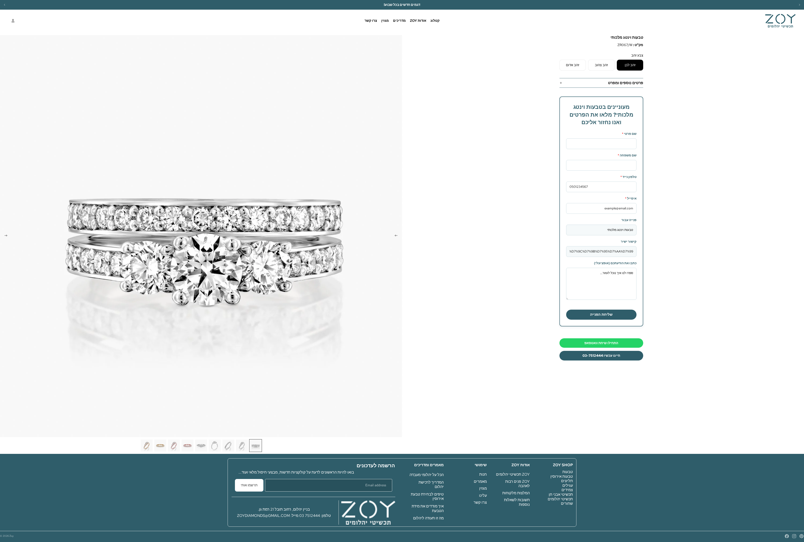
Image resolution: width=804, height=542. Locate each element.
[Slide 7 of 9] (174, 446)
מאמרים (480, 481)
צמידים (567, 489)
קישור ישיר (628, 241)
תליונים (567, 480)
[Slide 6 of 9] (187, 446)
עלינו (483, 495)
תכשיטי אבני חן (561, 494)
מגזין (483, 488)
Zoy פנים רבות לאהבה (517, 483)
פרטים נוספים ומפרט (625, 82)
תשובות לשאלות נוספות (517, 502)
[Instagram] (794, 536)
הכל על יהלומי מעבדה (427, 474)
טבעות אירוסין (561, 476)
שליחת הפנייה (601, 315)
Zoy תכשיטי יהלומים (513, 474)
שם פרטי (629, 134)
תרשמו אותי (249, 485)
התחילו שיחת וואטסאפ (601, 343)
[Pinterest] (801, 536)
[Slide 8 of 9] (160, 446)
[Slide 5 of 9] (201, 446)
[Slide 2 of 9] (242, 446)
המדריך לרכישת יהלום (431, 484)
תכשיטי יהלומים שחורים (560, 501)
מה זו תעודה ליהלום (428, 518)
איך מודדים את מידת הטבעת (428, 508)
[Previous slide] (4, 4)
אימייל (630, 198)
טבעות (567, 471)
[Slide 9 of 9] (147, 446)
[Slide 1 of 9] (256, 446)
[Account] (13, 20)
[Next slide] (799, 4)
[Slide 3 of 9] (228, 446)
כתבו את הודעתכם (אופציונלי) (615, 263)
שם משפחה (627, 155)
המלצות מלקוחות (516, 493)
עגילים (567, 485)
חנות (483, 474)
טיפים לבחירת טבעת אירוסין (427, 496)
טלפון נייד (628, 177)
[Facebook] (786, 536)
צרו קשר (480, 502)
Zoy (11, 536)
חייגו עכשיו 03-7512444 (601, 355)
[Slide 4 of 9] (215, 446)
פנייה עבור (628, 220)
